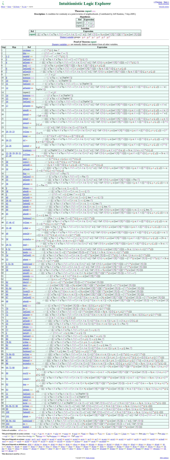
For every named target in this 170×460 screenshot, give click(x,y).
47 (13, 222)
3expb (25, 294)
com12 (26, 162)
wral (83, 434)
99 (7, 409)
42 (7, 203)
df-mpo (112, 449)
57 (7, 267)
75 (7, 357)
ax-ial (27, 441)
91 (7, 379)
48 (10, 228)
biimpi (25, 81)
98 (17, 406)
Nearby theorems (163, 4)
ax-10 (136, 439)
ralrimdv (26, 270)
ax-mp (28, 439)
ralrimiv (26, 390)
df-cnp (11, 451)
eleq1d (26, 282)
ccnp (77, 436)
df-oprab (103, 449)
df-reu (149, 444)
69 (7, 368)
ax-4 (3, 441)
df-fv (86, 449)
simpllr (26, 110)
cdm (144, 434)
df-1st (121, 449)
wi (34, 434)
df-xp (135, 447)
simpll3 (26, 273)
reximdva (27, 239)
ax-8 (128, 439)
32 (7, 169)
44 (7, 209)
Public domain (90, 458)
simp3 (25, 400)
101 (7, 416)
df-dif (25, 447)
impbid (26, 427)
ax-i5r (35, 441)
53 (9, 264)
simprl (25, 119)
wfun (163, 434)
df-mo (83, 444)
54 (7, 255)
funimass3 (27, 218)
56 (12, 264)
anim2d (26, 233)
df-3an (37, 444)
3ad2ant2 (27, 101)
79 (7, 336)
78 (7, 342)
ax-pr (86, 441)
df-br (101, 447)
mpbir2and (27, 264)
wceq (66, 434)
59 (7, 427)
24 (7, 140)
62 (7, 282)
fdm (24, 53)
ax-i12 (152, 439)
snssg (25, 136)
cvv (100, 434)
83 (7, 348)
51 (10, 245)
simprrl (26, 123)
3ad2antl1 (27, 255)
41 (10, 200)
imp (24, 384)
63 (7, 285)
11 (7, 84)
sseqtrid (26, 56)
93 (7, 390)
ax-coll (59, 441)
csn (116, 434)
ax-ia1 (44, 439)
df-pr (70, 447)
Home (9, 6)
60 (7, 421)
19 (10, 131)
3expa (25, 409)
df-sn (63, 447)
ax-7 (96, 439)
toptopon (26, 78)
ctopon (53, 436)
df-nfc (117, 444)
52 (9, 249)
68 (7, 301)
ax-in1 (67, 439)
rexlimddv (27, 249)
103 (7, 424)
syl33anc (26, 154)
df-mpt (119, 447)
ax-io (82, 439)
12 (7, 88)
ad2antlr (26, 169)
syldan (25, 342)
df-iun (94, 447)
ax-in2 (75, 439)
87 (7, 360)
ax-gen (104, 439)
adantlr (26, 191)
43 (7, 206)
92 (7, 384)
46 (10, 222)
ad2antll (26, 165)
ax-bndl (161, 439)
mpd (25, 245)
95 (7, 406)
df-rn (9, 449)
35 (7, 179)
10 (7, 81)
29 (7, 245)
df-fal (53, 444)
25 (10, 140)
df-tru (45, 444)
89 (13, 368)
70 (7, 308)
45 (7, 214)
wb (48, 434)
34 (7, 176)
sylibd (25, 228)
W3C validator (164, 458)
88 (7, 363)
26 (10, 146)
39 (7, 200)
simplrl (26, 114)
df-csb (17, 447)
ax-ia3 (59, 439)
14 (7, 95)
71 (7, 311)
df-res (17, 449)
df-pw (55, 447)
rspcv (25, 285)
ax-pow (77, 441)
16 (7, 101)
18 (10, 153)
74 (7, 321)
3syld (25, 368)
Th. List (24, 6)
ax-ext (51, 441)
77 (7, 330)
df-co (158, 447)
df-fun (42, 449)
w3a (56, 434)
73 (10, 368)
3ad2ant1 (27, 84)
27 (7, 155)
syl (24, 140)
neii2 (25, 65)
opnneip (26, 276)
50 (7, 239)
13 (7, 153)
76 (7, 354)
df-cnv (150, 447)
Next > (166, 2)
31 (7, 165)
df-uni (86, 447)
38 (7, 191)
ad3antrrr (27, 88)
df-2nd (129, 449)
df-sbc (9, 447)
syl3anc (26, 406)
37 (7, 222)
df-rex (141, 444)
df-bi (29, 444)
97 (13, 406)
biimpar (26, 339)
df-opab (110, 447)
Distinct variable (67, 37)
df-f (57, 449)
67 (7, 297)
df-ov (94, 449)
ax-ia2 (52, 439)
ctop (40, 436)
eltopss (26, 188)
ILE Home (16, 6)
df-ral (133, 444)
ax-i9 (19, 441)
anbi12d (26, 357)
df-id (127, 447)
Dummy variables (59, 44)
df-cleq (100, 444)
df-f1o (79, 449)
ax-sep (68, 441)
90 (7, 373)
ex (24, 308)
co (31, 436)
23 (13, 131)
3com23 (26, 291)
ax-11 (144, 439)
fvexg (25, 127)
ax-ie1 (112, 439)
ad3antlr (26, 321)
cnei (65, 436)
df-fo (71, 449)
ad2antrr (26, 62)
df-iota (34, 449)
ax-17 (11, 441)
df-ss (47, 447)
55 (7, 259)
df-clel (109, 444)
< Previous (158, 2)
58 (7, 270)
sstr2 (25, 159)
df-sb (67, 444)
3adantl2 (26, 203)
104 (10, 427)
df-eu (75, 444)
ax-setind (102, 441)
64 (10, 288)
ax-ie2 (121, 439)
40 (7, 197)
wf (6, 436)
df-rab (157, 444)
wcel (75, 434)
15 (7, 98)
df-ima (25, 449)
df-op (78, 447)
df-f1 (64, 449)
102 (14, 421)
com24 (26, 379)
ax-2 (38, 439)
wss (109, 434)
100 (7, 412)
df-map (138, 449)
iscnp (25, 403)
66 (7, 294)
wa (40, 434)
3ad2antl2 (27, 68)
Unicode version (164, 6)
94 (10, 421)
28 (10, 155)
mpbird (26, 146)
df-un (33, 447)
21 (20, 153)
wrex (92, 434)
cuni (124, 434)
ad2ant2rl (27, 71)
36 (7, 184)
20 (7, 131)
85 (13, 354)
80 (7, 339)
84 (10, 354)
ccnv (133, 434)
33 (7, 228)
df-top (146, 449)
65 (7, 291)
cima (152, 434)
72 (7, 314)
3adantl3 (26, 412)
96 (10, 406)
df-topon (156, 449)
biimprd (26, 360)
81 (10, 342)
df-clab (91, 444)
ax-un (93, 441)
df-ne (125, 444)
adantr (25, 259)
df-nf (60, 444)
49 (7, 233)
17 (7, 106)
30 (7, 162)
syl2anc (26, 131)
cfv (12, 436)
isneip (25, 252)
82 (7, 345)
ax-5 (89, 439)
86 (10, 357)
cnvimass (27, 50)
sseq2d (26, 194)
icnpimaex (27, 150)
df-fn (50, 449)
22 (7, 146)
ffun (24, 173)
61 (7, 288)
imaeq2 (26, 279)
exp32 (25, 267)
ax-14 (43, 441)
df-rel (142, 447)
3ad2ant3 (27, 59)
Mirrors (3, 6)
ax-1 (33, 439)
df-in (40, 447)
